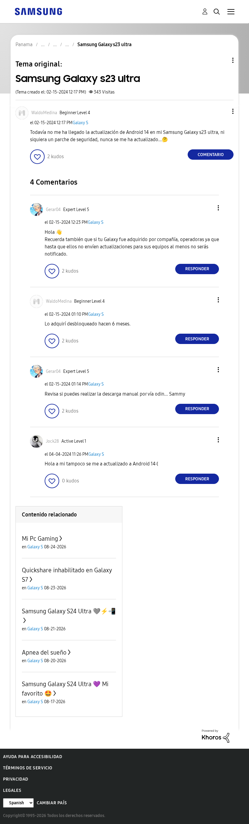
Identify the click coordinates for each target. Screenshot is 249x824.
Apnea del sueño (44, 652)
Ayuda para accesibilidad (32, 756)
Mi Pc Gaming (40, 538)
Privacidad (15, 779)
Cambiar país (52, 802)
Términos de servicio (28, 768)
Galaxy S (80, 122)
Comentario (211, 154)
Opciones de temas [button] (223, 60)
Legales (12, 790)
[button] (223, 111)
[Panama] (38, 11)
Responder (197, 268)
